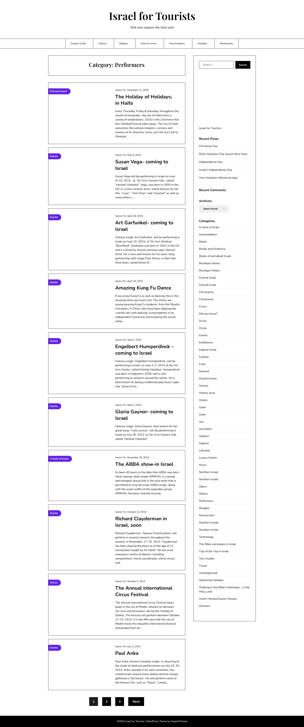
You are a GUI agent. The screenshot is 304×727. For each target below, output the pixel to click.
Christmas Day (208, 146)
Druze (203, 321)
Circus (203, 306)
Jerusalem (205, 429)
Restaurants (226, 43)
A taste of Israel (209, 227)
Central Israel (207, 278)
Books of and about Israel (215, 256)
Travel (203, 566)
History (103, 43)
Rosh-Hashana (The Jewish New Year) (223, 154)
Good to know (149, 43)
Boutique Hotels (209, 263)
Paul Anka (126, 653)
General (204, 371)
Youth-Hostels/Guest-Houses (218, 599)
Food (202, 364)
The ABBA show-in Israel (144, 464)
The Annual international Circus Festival (143, 591)
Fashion (204, 357)
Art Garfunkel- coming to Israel (144, 225)
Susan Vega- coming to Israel (141, 164)
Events (203, 335)
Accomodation (177, 43)
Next (136, 701)
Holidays (202, 43)
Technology (206, 537)
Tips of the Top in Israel (214, 551)
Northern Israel (208, 472)
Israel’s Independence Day (215, 170)
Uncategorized (208, 573)
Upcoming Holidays (211, 580)
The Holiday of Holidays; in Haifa (143, 99)
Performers (206, 501)
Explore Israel (78, 43)
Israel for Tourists (152, 15)
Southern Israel (208, 522)
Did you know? (208, 314)
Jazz (201, 422)
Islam (202, 407)
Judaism (204, 436)
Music (202, 465)
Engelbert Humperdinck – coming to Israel (144, 349)
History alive (207, 393)
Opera (203, 486)
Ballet (203, 242)
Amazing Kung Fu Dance (143, 288)
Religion (123, 43)
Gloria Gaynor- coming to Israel (144, 414)
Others (203, 494)
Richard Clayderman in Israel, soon (141, 521)
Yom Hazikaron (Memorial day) (218, 178)
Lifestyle (204, 450)
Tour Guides (206, 558)
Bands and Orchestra (212, 249)
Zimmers (204, 606)
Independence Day (210, 162)
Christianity (206, 292)
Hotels (203, 400)
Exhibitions (206, 342)
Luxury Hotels (208, 458)
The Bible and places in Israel (217, 544)
